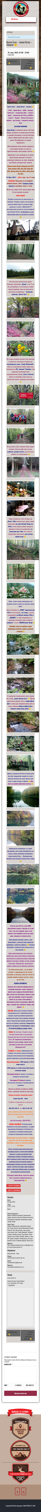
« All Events (9, 32)
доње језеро (10, 1232)
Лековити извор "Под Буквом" (21, 1234)
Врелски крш (19, 1230)
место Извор (15, 1236)
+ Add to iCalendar (13, 1190)
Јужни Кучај (23, 1226)
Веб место (30, 1385)
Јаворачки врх (16, 1226)
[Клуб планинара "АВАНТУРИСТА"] (21, 9)
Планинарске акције (26, 1219)
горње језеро (26, 1230)
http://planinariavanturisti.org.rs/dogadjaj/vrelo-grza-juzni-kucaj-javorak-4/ (20, 1246)
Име (6, 1385)
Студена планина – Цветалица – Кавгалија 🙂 (28, 64)
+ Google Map (11, 1285)
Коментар (8, 1364)
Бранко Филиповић (24, 1228)
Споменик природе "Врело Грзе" (24, 1240)
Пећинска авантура (28, 1217)
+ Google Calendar (13, 1186)
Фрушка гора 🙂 (12, 62)
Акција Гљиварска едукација (15, 1215)
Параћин (22, 1236)
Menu (15, 18)
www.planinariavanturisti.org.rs (15, 1267)
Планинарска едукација (13, 1219)
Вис (14, 1230)
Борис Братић (14, 1228)
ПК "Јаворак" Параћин (13, 1238)
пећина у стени (29, 1236)
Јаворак (9, 1226)
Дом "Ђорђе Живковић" (21, 1232)
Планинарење (23, 1238)
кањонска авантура (17, 1217)
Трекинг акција (11, 1221)
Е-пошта (18, 1385)
